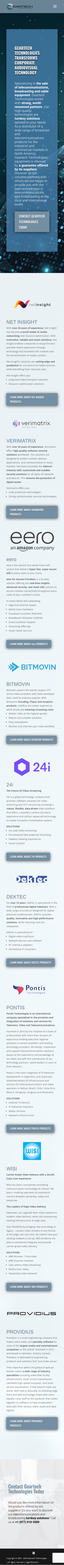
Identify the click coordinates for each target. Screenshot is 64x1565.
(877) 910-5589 (29, 1522)
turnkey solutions (37, 1518)
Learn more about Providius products (26, 1423)
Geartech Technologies (37, 1558)
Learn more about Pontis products (30, 1128)
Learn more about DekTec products (30, 962)
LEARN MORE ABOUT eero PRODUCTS (29, 644)
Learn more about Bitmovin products (31, 740)
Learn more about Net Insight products (27, 399)
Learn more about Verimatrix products (26, 512)
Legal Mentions (31, 1562)
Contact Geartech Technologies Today (32, 222)
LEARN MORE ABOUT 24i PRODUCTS (28, 857)
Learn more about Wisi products (29, 1287)
